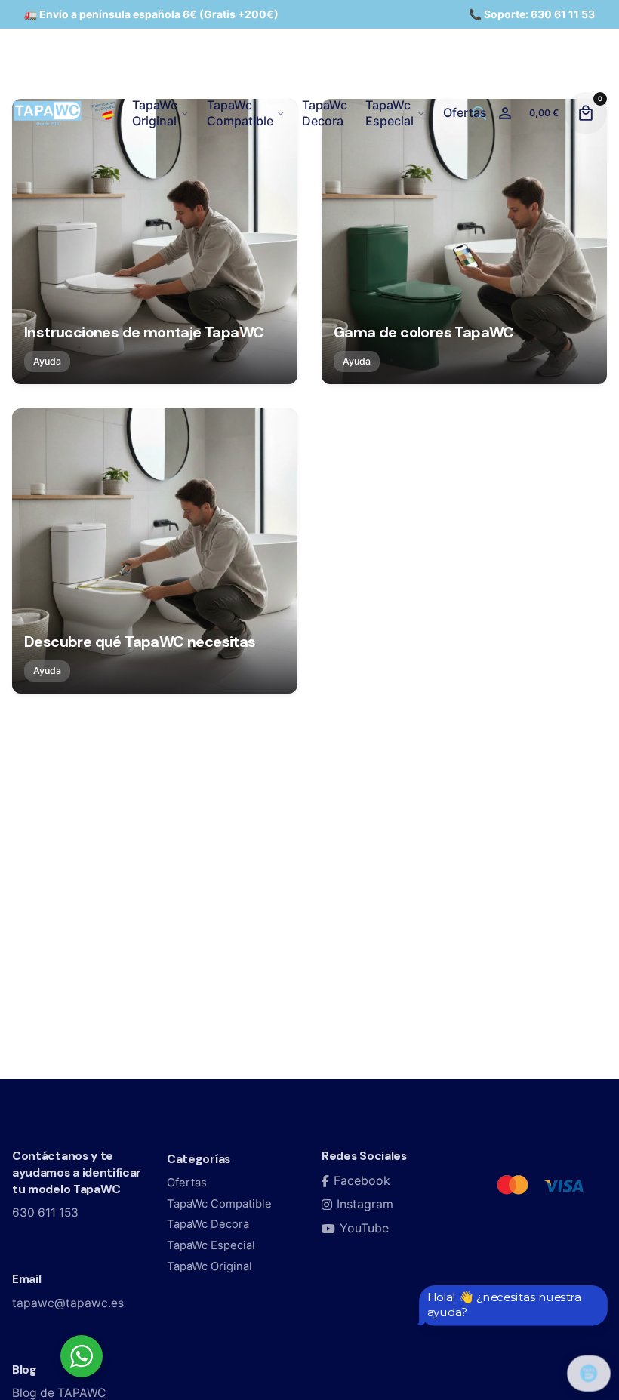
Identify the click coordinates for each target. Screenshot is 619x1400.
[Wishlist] (505, 113)
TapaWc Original (209, 1266)
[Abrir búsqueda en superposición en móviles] (479, 112)
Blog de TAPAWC (59, 1393)
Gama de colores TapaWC (424, 332)
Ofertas (187, 1182)
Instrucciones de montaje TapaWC (143, 332)
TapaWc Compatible (219, 1204)
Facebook (362, 1180)
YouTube (364, 1227)
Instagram (365, 1203)
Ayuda (47, 361)
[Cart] (586, 113)
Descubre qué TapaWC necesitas (140, 641)
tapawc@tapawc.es (68, 1303)
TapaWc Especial (211, 1245)
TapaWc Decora (208, 1224)
